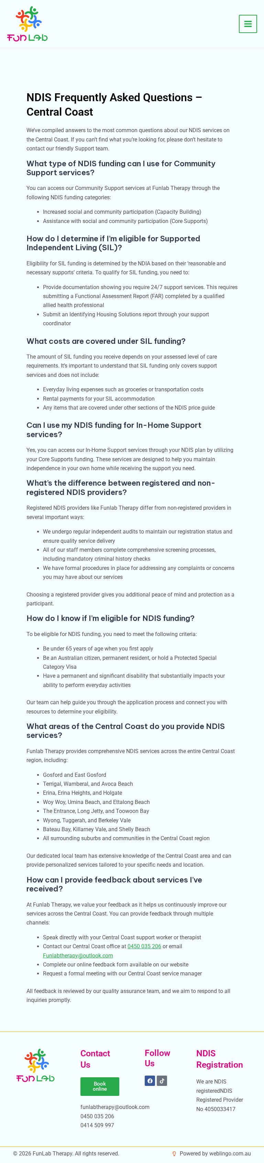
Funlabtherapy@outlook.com (78, 955)
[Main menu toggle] (248, 24)
